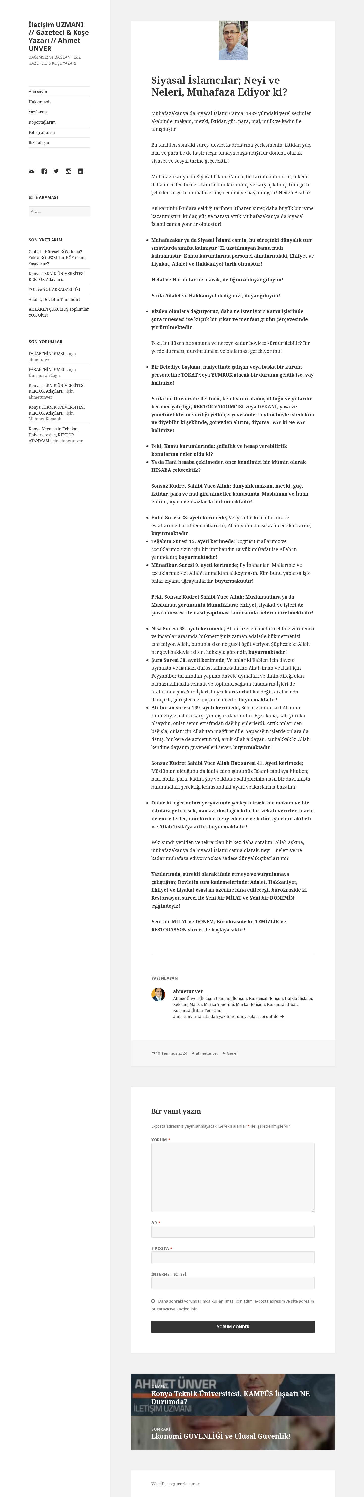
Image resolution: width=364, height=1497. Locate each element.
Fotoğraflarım (42, 132)
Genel (232, 1053)
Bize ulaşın (39, 142)
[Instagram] (72, 174)
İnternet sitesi (169, 1274)
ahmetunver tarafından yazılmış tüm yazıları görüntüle (226, 1016)
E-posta (162, 1248)
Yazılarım (38, 112)
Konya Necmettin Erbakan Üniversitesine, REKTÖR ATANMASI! (53, 435)
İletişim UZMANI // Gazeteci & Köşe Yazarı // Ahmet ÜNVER (59, 36)
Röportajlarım (42, 122)
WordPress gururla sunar (175, 1484)
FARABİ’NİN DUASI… (48, 353)
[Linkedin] (84, 174)
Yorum (160, 1140)
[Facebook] (47, 174)
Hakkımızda (40, 102)
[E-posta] (35, 174)
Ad (156, 1222)
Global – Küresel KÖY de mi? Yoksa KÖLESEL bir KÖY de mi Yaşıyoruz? (57, 257)
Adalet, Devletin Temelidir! (54, 299)
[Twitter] (59, 174)
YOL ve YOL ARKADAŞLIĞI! (54, 289)
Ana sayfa (38, 91)
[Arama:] (59, 211)
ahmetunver (207, 1053)
